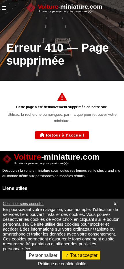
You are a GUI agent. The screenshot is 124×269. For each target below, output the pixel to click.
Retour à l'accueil (65, 135)
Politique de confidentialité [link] (62, 263)
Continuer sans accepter (23, 203)
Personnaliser (43, 255)
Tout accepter (83, 255)
